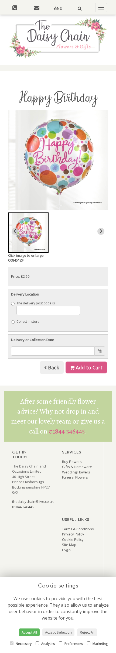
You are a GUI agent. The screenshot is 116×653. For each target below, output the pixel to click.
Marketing (100, 643)
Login (66, 550)
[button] (28, 232)
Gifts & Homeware (77, 466)
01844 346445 (67, 431)
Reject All (87, 632)
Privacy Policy (73, 534)
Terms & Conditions (78, 529)
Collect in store (27, 321)
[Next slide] (100, 231)
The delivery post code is (35, 303)
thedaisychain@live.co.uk (33, 501)
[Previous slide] (15, 231)
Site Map (69, 544)
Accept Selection (58, 632)
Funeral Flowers (75, 477)
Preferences (73, 643)
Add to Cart (88, 367)
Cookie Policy (73, 539)
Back (53, 367)
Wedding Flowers (76, 472)
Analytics (47, 643)
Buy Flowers (72, 461)
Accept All (29, 632)
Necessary (23, 643)
